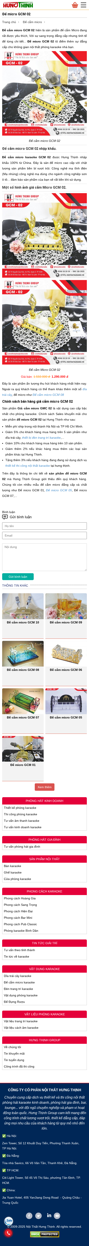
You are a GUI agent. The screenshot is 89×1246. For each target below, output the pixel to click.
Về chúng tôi (12, 1047)
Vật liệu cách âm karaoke (21, 1027)
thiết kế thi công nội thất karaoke (27, 465)
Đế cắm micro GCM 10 (23, 622)
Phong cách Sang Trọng (20, 904)
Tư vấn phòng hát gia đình (22, 846)
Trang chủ (9, 22)
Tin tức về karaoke (16, 956)
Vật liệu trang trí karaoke (21, 1021)
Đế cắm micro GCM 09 (66, 622)
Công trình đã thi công (19, 1066)
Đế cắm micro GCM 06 (66, 670)
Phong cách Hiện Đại (18, 911)
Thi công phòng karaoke (20, 814)
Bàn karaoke (12, 866)
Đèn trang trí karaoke (18, 989)
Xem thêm (45, 787)
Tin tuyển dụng (14, 1060)
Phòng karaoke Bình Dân (21, 930)
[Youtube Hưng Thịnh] (57, 1216)
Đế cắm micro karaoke (19, 982)
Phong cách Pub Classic (20, 924)
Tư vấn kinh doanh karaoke (22, 827)
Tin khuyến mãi (14, 1053)
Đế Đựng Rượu (14, 1001)
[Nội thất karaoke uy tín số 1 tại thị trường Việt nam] (20, 4)
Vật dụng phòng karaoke (21, 995)
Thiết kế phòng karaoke (20, 807)
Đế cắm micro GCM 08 (48, 394)
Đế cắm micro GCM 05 (66, 717)
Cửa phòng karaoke (17, 879)
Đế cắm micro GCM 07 (23, 717)
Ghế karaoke (13, 872)
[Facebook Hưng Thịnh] (29, 1216)
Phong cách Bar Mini (18, 917)
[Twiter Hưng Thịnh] (38, 1216)
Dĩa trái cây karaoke (17, 976)
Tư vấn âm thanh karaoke (21, 820)
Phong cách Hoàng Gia (20, 898)
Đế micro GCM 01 (23, 765)
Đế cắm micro (32, 22)
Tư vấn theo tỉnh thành (19, 950)
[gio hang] (75, 5)
